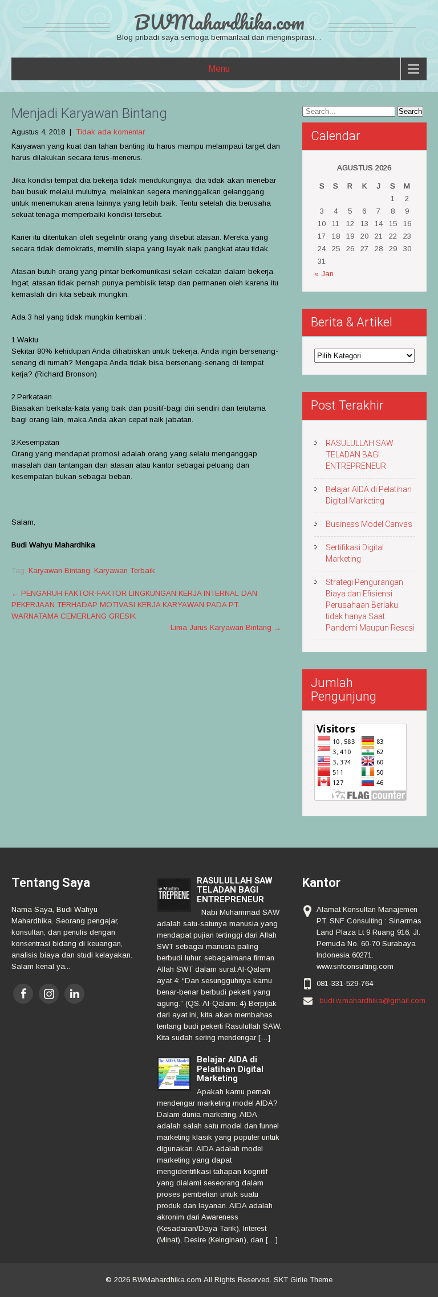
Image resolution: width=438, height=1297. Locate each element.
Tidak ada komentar (110, 132)
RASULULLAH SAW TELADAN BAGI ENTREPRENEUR (360, 454)
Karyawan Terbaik (124, 570)
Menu (219, 68)
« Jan (324, 273)
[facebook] (23, 994)
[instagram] (49, 994)
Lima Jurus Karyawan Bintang (226, 627)
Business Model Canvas (369, 524)
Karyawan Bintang (59, 570)
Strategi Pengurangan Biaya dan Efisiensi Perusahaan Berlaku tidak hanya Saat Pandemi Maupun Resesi (370, 605)
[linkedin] (74, 994)
